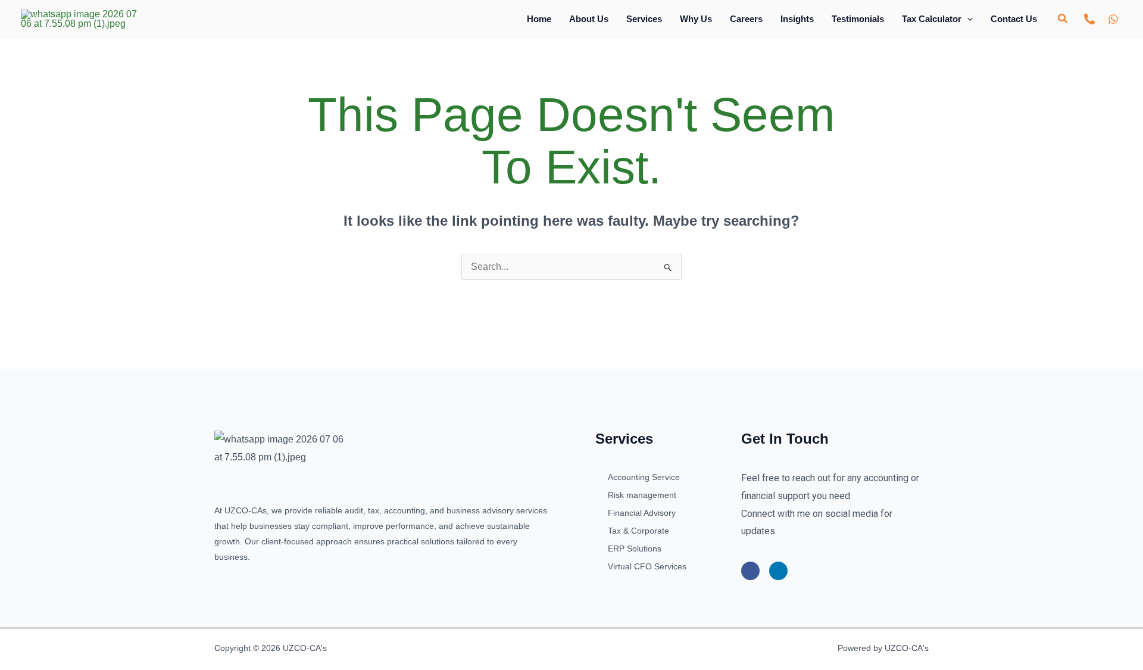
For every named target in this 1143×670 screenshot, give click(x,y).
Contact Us (1014, 19)
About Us (588, 19)
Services (644, 19)
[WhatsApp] (1113, 19)
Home (539, 19)
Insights (797, 19)
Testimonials (858, 19)
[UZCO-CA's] (79, 18)
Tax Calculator (931, 19)
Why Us (696, 19)
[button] (967, 19)
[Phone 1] (1089, 19)
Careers (746, 19)
